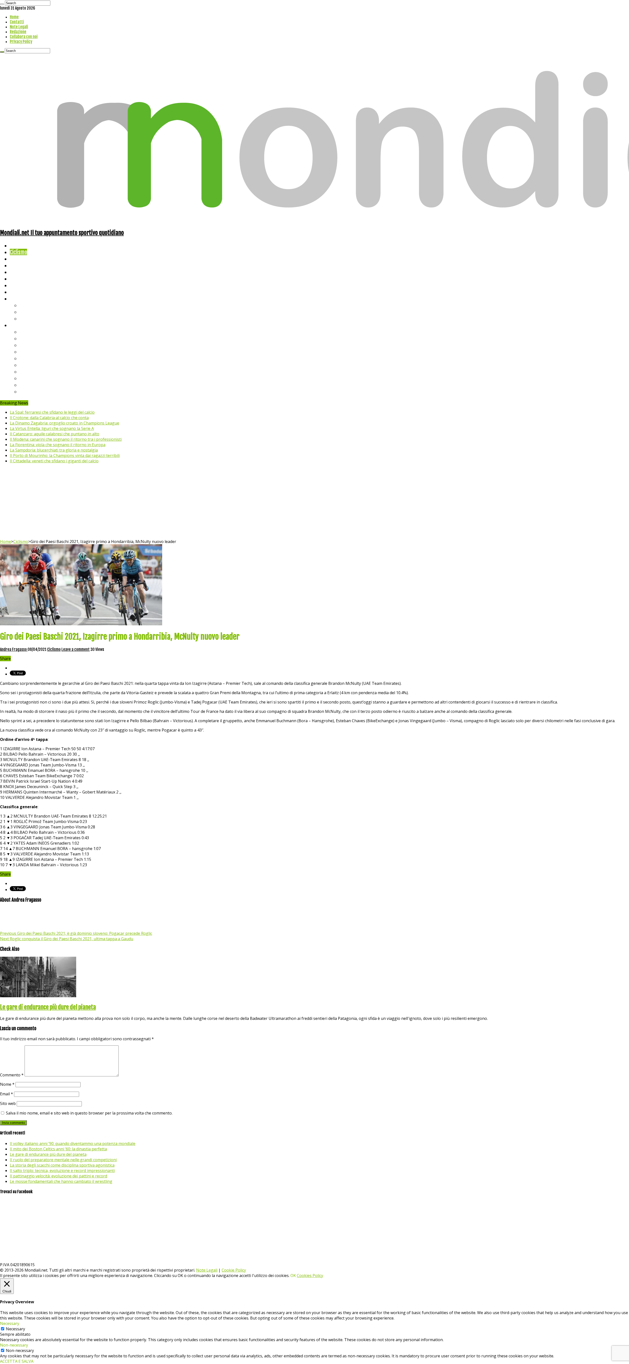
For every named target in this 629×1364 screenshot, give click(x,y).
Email (6, 1094)
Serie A (27, 331)
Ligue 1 (27, 365)
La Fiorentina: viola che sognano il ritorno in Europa (57, 444)
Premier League (36, 345)
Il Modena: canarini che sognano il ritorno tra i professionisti (66, 439)
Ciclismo (18, 252)
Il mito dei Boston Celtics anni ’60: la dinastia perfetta (58, 1149)
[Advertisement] (314, 502)
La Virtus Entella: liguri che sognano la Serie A (52, 428)
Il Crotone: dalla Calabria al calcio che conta (49, 417)
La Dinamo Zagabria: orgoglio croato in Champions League (64, 423)
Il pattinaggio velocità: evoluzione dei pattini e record (58, 1176)
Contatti (17, 21)
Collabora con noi (24, 36)
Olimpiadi (19, 285)
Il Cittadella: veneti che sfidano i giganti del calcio (54, 461)
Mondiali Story (25, 278)
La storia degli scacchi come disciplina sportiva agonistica (62, 1165)
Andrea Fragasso (14, 649)
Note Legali (19, 26)
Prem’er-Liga (33, 384)
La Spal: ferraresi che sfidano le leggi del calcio (52, 412)
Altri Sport (21, 258)
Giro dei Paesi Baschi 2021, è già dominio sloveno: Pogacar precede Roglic (76, 933)
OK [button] (293, 1275)
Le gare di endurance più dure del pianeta (48, 1007)
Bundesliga (31, 358)
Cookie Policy (234, 1270)
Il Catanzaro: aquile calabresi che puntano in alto (54, 434)
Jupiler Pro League (39, 391)
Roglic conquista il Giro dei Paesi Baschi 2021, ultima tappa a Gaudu (66, 938)
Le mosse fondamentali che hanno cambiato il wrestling (61, 1181)
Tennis (26, 311)
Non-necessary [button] (14, 1345)
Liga (24, 351)
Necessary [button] (9, 1323)
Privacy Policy (21, 41)
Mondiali (18, 272)
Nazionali (19, 265)
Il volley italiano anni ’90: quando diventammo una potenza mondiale (72, 1143)
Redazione (18, 31)
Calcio (16, 292)
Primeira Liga (34, 378)
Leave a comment (75, 649)
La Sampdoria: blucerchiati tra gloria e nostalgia (54, 450)
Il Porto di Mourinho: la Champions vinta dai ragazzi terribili (65, 455)
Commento (12, 1075)
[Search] (2, 4)
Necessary (15, 1329)
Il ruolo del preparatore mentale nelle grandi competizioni (63, 1159)
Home (14, 17)
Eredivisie (30, 371)
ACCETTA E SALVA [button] (16, 1361)
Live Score (20, 298)
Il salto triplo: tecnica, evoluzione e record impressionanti (62, 1170)
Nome (7, 1084)
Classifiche (21, 325)
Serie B (27, 338)
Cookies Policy (310, 1275)
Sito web (8, 1103)
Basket (27, 318)
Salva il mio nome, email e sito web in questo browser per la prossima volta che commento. (89, 1113)
